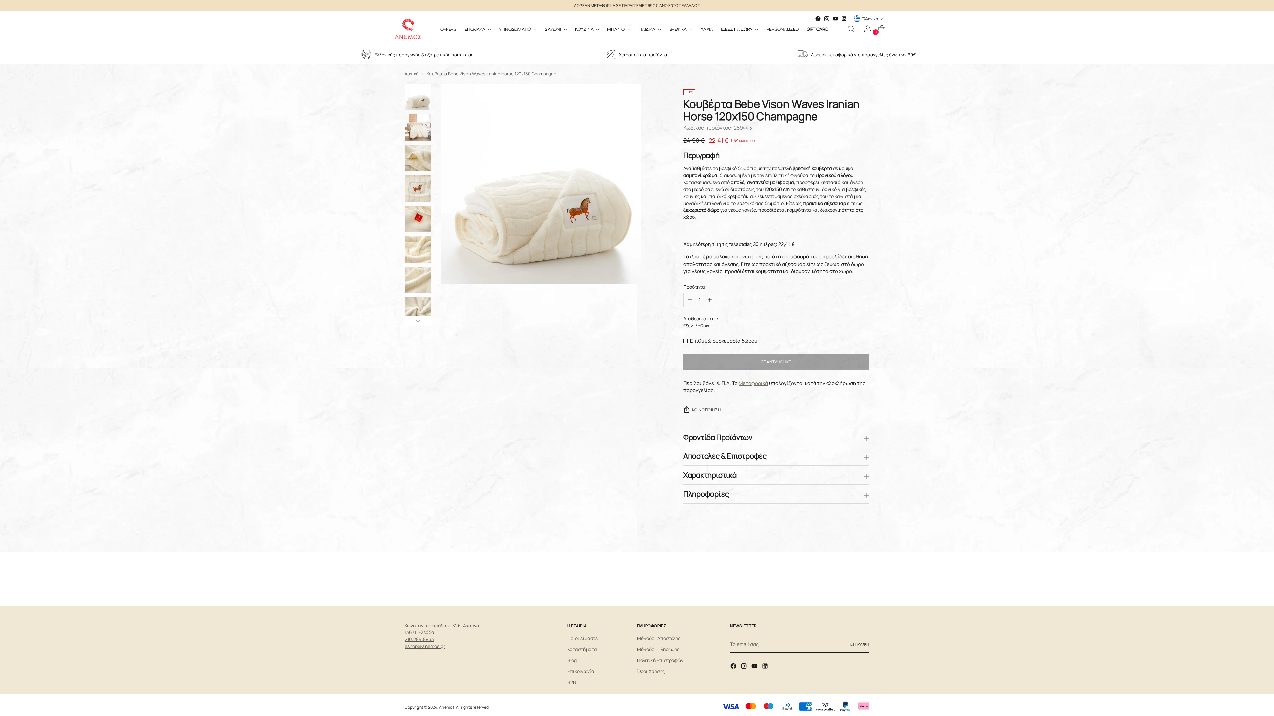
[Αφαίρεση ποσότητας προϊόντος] (710, 300)
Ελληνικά (870, 18)
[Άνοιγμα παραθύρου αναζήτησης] (851, 28)
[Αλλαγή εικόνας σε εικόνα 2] (418, 127)
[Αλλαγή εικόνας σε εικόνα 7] (418, 280)
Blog (572, 660)
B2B (571, 682)
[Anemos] (408, 29)
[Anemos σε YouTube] (835, 19)
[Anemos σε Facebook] (734, 667)
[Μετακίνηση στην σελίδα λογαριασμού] (865, 28)
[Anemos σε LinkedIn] (844, 19)
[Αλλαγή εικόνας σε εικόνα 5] (418, 219)
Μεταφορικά (753, 383)
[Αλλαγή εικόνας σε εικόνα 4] (418, 188)
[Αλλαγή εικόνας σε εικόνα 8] (418, 310)
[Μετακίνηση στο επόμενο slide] (863, 578)
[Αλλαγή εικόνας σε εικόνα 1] (418, 97)
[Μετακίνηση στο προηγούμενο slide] (848, 578)
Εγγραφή (859, 644)
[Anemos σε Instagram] (744, 667)
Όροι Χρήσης (651, 671)
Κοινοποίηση (706, 409)
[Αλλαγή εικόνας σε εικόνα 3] (418, 158)
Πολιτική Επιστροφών (660, 660)
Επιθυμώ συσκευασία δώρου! (724, 340)
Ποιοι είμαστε (582, 638)
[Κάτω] (418, 321)
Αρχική (412, 74)
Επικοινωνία (580, 671)
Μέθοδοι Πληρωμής (658, 649)
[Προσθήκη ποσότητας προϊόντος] (690, 300)
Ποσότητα (694, 287)
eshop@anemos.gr (425, 646)
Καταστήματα (582, 649)
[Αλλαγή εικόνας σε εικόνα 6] (418, 249)
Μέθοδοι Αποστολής (659, 638)
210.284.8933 (419, 639)
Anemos (446, 707)
